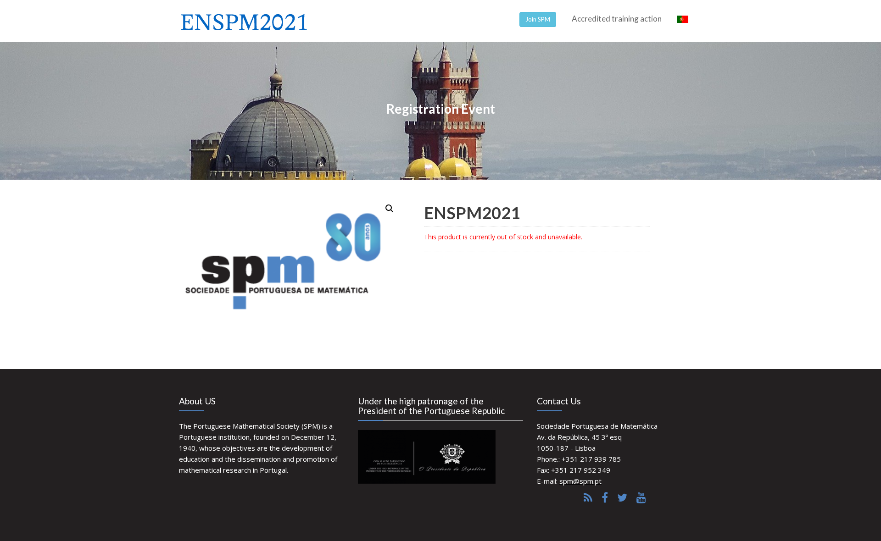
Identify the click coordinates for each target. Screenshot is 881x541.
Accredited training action (617, 18)
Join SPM (537, 19)
